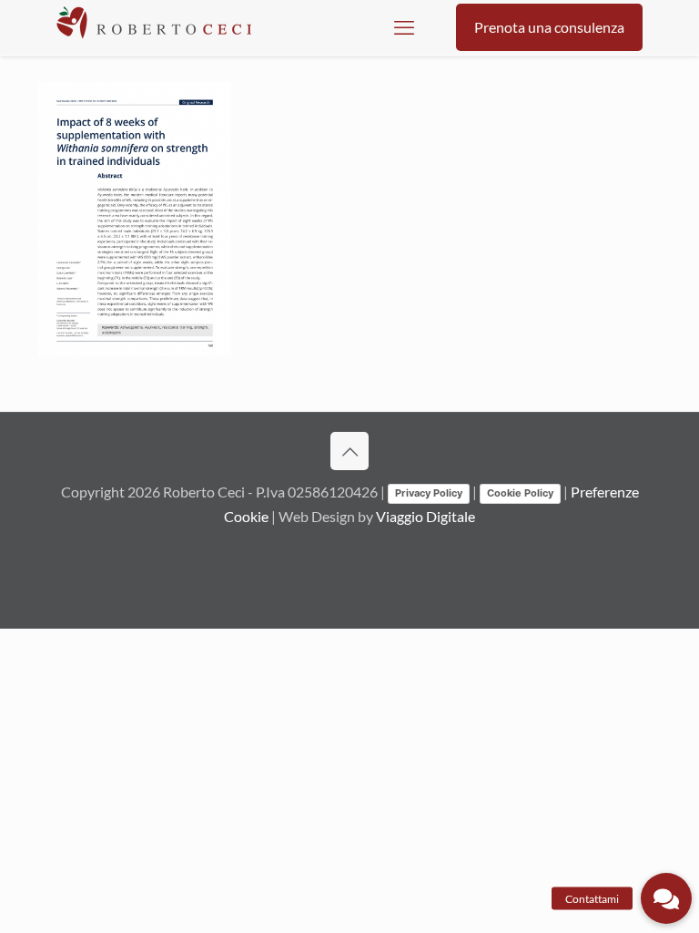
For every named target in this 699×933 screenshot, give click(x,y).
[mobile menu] (404, 27)
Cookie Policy (520, 493)
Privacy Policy (428, 493)
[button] (666, 898)
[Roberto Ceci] (153, 27)
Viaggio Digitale (425, 516)
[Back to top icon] (349, 451)
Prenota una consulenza (549, 27)
